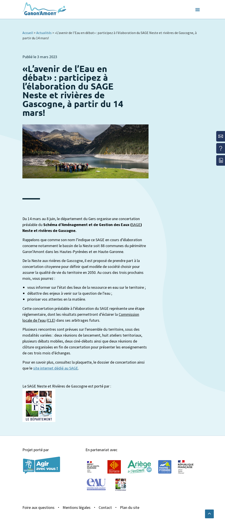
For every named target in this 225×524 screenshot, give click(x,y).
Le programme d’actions (44, 25)
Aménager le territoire (92, 28)
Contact (105, 507)
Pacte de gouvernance (127, 22)
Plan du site (129, 507)
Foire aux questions (38, 507)
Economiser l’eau (87, 22)
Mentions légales (77, 507)
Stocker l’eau (164, 22)
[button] (197, 10)
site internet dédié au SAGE (55, 368)
